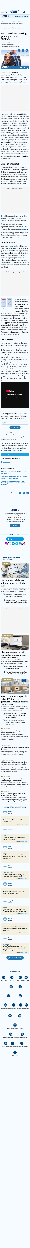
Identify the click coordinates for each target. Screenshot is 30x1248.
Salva (24, 68)
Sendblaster (23, 229)
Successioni (6, 944)
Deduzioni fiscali (7, 925)
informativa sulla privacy (13, 450)
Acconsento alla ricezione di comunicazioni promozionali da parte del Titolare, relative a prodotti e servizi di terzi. (14, 437)
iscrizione (12, 248)
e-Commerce (16, 28)
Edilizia (5, 853)
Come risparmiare (7, 760)
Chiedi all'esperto (16, 958)
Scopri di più (19, 16)
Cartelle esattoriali (8, 872)
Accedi (26, 16)
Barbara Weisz (23, 824)
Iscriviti (15, 525)
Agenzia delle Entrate (9, 818)
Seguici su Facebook (16, 539)
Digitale (7, 563)
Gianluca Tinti (6, 43)
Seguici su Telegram (15, 454)
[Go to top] (26, 1242)
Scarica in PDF (27, 68)
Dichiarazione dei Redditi (9, 890)
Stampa (21, 68)
